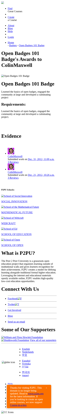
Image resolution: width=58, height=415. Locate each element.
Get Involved (14, 310)
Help (10, 31)
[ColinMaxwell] (11, 153)
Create (11, 17)
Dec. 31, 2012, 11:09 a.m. (41, 159)
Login (11, 37)
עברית (25, 366)
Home (11, 42)
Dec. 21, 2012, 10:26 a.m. (41, 175)
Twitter (11, 304)
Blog (10, 28)
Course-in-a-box (18, 405)
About (11, 25)
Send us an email (16, 321)
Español (26, 360)
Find (10, 8)
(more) (25, 375)
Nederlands (28, 352)
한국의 (26, 372)
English (26, 349)
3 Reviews (13, 162)
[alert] (29, 396)
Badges (13, 45)
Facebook (13, 298)
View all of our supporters (43, 340)
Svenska (26, 363)
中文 (24, 355)
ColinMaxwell (15, 156)
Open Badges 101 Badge (31, 45)
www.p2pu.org (36, 393)
